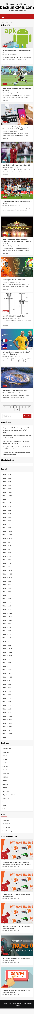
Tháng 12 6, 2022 (13, 55)
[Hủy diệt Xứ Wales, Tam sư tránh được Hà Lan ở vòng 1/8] (17, 188)
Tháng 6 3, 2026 (12, 962)
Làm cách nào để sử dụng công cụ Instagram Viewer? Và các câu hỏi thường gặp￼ (16, 128)
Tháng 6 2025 (7, 510)
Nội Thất (5, 777)
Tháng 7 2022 (7, 623)
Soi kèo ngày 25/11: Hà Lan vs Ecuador (14, 280)
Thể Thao (5, 787)
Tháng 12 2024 (7, 531)
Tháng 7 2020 (7, 691)
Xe (3, 802)
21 (29, 407)
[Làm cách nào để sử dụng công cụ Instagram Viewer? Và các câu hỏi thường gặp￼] (17, 114)
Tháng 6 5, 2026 (12, 930)
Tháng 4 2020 (7, 702)
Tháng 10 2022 (7, 620)
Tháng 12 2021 (7, 648)
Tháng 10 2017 (7, 727)
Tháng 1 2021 (7, 670)
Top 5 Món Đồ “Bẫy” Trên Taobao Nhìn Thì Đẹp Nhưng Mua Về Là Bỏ (17, 453)
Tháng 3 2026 (7, 481)
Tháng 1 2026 (7, 489)
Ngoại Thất (6, 773)
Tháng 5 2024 (7, 552)
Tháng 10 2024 (7, 538)
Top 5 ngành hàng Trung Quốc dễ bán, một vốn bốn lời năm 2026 (17, 437)
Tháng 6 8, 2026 (12, 866)
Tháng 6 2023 (7, 592)
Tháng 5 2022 (7, 631)
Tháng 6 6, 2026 (12, 898)
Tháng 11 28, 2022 (13, 246)
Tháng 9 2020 (7, 684)
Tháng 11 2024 (7, 535)
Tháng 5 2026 (7, 478)
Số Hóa (5, 122)
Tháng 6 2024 (7, 549)
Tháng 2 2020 (7, 709)
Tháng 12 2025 (7, 492)
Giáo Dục (5, 766)
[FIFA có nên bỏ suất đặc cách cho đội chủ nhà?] (17, 152)
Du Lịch (5, 759)
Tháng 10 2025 (7, 496)
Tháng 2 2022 (7, 641)
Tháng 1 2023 (7, 609)
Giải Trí (5, 46)
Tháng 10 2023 (7, 577)
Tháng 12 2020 (7, 673)
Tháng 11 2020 (7, 677)
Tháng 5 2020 (7, 698)
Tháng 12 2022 (7, 613)
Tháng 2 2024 (7, 563)
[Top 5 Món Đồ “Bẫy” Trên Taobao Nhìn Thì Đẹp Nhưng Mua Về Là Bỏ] (17, 977)
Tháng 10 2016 (7, 734)
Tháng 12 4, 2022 (13, 131)
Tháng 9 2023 (7, 581)
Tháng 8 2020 (7, 687)
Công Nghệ (5, 311)
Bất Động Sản (7, 748)
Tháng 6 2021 (7, 663)
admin (5, 55)
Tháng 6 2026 (7, 474)
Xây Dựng (6, 798)
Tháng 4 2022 (7, 634)
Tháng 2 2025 (7, 524)
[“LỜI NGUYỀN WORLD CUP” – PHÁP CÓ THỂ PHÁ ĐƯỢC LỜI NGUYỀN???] (17, 339)
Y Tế (4, 809)
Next (17, 409)
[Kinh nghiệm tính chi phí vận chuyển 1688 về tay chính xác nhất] (17, 945)
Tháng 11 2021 (7, 652)
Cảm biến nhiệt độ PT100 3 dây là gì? (14, 316)
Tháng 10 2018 (7, 719)
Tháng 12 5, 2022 (13, 93)
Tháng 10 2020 (7, 680)
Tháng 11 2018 (7, 716)
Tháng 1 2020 (7, 712)
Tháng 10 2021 (7, 655)
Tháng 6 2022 (7, 627)
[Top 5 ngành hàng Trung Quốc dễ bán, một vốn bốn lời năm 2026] (17, 881)
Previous (6, 407)
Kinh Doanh (6, 770)
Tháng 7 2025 (7, 506)
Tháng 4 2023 (7, 599)
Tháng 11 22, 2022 (13, 356)
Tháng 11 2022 (7, 616)
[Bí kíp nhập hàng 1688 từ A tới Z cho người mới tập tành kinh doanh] (17, 913)
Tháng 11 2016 (7, 730)
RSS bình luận (7, 827)
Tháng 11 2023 (7, 574)
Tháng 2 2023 (7, 606)
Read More (5, 62)
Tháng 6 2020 (7, 695)
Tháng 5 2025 (7, 513)
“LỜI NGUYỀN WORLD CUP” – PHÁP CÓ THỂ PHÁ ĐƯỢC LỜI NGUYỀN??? (16, 353)
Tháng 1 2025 (7, 528)
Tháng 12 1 (6, 737)
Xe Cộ (4, 805)
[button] (3, 16)
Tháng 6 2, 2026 (12, 994)
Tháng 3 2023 (7, 602)
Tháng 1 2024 (7, 567)
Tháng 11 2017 (7, 723)
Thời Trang (6, 791)
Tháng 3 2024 (7, 560)
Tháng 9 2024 (7, 542)
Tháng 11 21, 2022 (13, 393)
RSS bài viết (6, 823)
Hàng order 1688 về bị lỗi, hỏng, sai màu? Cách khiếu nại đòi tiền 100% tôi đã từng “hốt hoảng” (17, 430)
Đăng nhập (6, 820)
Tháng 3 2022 (7, 638)
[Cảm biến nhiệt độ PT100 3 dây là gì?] (17, 303)
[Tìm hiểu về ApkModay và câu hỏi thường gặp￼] (17, 37)
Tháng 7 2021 (7, 659)
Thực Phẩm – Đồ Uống (9, 795)
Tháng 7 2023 (7, 588)
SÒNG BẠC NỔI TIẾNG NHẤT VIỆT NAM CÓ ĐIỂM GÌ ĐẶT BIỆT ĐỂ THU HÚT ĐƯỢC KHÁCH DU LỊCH (17, 242)
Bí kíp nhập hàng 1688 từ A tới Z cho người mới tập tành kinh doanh (16, 442)
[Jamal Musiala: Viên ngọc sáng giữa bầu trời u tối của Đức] (17, 76)
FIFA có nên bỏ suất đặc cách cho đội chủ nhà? (16, 165)
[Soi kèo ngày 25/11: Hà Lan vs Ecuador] (17, 267)
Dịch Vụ (5, 755)
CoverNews (26, 1003)
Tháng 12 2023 (7, 570)
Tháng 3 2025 (7, 520)
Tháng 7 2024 (7, 545)
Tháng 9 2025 (7, 499)
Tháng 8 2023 (7, 584)
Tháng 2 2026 (7, 485)
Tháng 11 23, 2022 (13, 318)
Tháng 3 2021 (7, 666)
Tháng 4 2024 (7, 556)
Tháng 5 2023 (7, 595)
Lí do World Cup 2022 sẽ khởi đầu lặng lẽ (15, 390)
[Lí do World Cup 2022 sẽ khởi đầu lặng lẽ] (17, 377)
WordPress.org (7, 831)
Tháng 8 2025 (7, 503)
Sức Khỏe (5, 784)
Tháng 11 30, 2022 (13, 205)
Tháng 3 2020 (7, 705)
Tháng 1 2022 (7, 645)
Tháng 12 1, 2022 (13, 167)
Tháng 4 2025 (7, 517)
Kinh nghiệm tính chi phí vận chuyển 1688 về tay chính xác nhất (16, 448)
